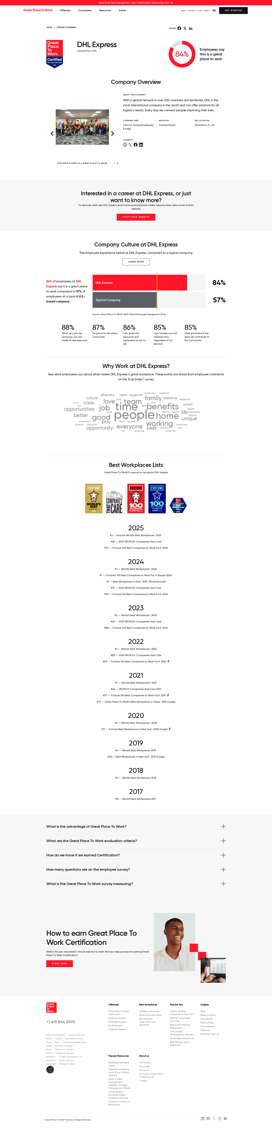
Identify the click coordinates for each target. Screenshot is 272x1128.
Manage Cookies (67, 1064)
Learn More (136, 261)
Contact (192, 10)
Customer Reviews (117, 1029)
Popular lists (176, 1004)
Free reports (206, 1019)
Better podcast (208, 1015)
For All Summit (115, 1025)
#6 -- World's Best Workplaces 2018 (136, 777)
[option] (82, 133)
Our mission (144, 1062)
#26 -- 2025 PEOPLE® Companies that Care (136, 541)
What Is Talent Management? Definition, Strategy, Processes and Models (119, 1083)
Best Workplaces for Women (182, 1033)
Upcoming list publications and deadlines (147, 1022)
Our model (144, 1066)
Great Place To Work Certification (118, 1012)
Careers (58, 1039)
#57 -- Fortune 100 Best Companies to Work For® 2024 (136, 594)
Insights (205, 1004)
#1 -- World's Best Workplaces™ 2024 (136, 568)
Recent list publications (150, 1015)
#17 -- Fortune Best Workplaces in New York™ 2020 (134, 729)
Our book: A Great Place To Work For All (151, 1075)
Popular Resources (118, 1055)
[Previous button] (51, 133)
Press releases (207, 1026)
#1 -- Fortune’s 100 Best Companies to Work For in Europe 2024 (136, 575)
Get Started (233, 10)
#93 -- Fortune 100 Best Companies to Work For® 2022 (134, 661)
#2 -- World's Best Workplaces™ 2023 (136, 615)
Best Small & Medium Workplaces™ (180, 1026)
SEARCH (207, 10)
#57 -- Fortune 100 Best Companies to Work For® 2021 (134, 695)
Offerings (113, 1004)
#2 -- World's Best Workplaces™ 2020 (136, 722)
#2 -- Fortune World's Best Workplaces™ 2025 (136, 535)
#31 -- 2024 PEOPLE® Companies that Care (136, 587)
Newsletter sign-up (210, 1034)
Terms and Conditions (56, 1035)
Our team (144, 1070)
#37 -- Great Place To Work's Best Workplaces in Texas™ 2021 (136, 701)
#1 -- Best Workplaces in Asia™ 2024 (136, 581)
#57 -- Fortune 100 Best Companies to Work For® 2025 (136, 547)
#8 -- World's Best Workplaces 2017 (136, 798)
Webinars (205, 1030)
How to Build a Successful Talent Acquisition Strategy (118, 1095)
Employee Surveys (117, 1022)
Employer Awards (116, 1018)
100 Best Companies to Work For (182, 1012)
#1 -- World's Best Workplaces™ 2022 (136, 648)
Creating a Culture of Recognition (118, 1103)
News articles (207, 1022)
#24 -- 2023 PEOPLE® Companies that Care (136, 621)
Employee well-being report (118, 1064)
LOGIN (199, 10)
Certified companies (149, 1011)
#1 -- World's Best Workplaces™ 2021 (136, 682)
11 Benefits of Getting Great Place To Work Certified (118, 1072)
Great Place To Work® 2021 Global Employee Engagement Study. (134, 314)
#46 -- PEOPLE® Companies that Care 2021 (136, 689)
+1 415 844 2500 (60, 1021)
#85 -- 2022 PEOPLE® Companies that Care (136, 655)
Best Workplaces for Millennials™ (180, 1043)
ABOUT (184, 10)
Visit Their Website (136, 217)
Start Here (59, 963)
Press (57, 1042)
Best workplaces (148, 1004)
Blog (203, 1011)
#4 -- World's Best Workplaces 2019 (136, 750)
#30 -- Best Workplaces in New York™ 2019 (136, 756)
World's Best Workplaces (182, 1038)
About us (144, 1055)
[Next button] (112, 133)
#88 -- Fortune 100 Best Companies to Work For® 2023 (136, 627)
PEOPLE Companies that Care (180, 1019)
